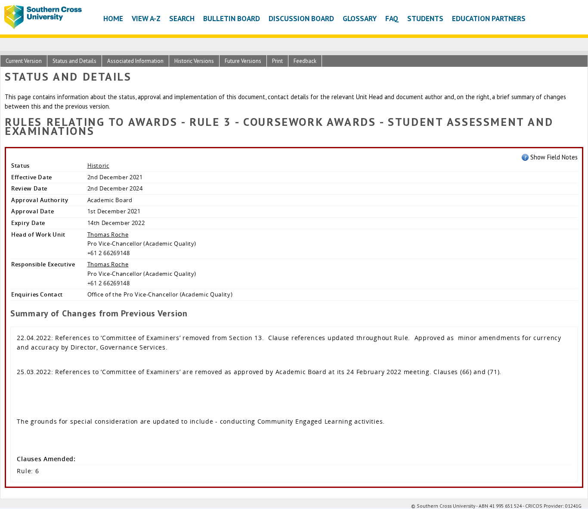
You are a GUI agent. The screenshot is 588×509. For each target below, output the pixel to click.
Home (113, 18)
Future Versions (243, 61)
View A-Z (146, 18)
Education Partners (489, 18)
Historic (98, 165)
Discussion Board (301, 18)
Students (425, 18)
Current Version (24, 61)
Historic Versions (194, 61)
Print (277, 61)
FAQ (392, 18)
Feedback (305, 61)
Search (182, 18)
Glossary (360, 18)
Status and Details (74, 61)
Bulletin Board (231, 18)
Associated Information (135, 61)
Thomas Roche (108, 234)
